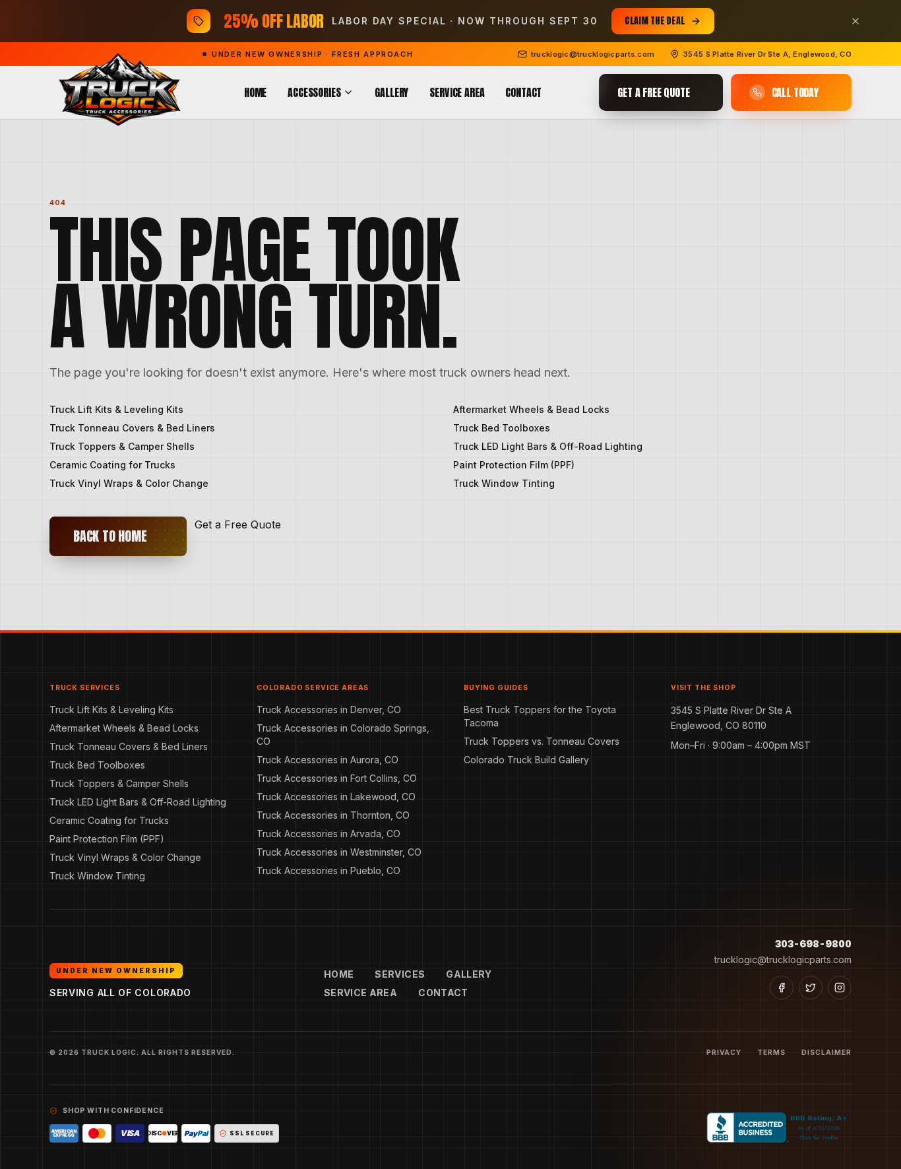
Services (400, 974)
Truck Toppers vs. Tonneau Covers (541, 741)
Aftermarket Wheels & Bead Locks (531, 409)
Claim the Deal (655, 21)
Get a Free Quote (238, 524)
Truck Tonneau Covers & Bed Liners (132, 427)
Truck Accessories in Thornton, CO (333, 815)
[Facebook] (781, 987)
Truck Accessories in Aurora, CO (327, 759)
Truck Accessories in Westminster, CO (339, 852)
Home (255, 92)
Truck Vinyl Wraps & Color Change (128, 483)
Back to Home (110, 536)
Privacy (723, 1052)
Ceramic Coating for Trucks (112, 464)
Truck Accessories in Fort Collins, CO (337, 778)
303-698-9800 (813, 943)
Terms (771, 1052)
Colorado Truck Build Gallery (526, 759)
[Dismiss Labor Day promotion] (855, 21)
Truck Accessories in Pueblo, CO (328, 870)
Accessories (314, 92)
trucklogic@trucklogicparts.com (783, 959)
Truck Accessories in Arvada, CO (328, 833)
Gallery (391, 92)
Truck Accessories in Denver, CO (329, 709)
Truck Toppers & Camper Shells (122, 446)
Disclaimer (826, 1052)
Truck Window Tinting (504, 483)
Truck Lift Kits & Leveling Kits (116, 409)
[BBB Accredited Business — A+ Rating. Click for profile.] (779, 1127)
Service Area (456, 92)
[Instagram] (840, 987)
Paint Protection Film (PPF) (514, 464)
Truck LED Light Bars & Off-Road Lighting (547, 446)
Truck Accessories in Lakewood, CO (336, 796)
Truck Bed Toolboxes (501, 427)
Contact (523, 92)
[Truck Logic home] (118, 93)
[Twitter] (811, 987)
